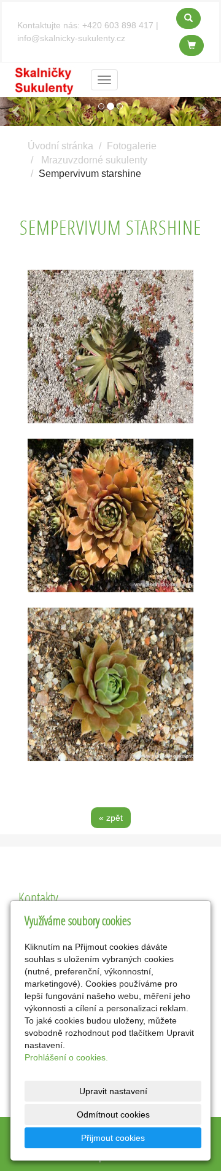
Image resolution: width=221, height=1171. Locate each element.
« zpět (111, 818)
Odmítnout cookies (113, 1114)
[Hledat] (188, 18)
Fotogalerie (132, 146)
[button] (16, 111)
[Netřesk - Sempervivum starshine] (110, 515)
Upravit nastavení (113, 1091)
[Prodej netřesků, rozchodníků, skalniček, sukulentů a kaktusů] (44, 79)
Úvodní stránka (60, 146)
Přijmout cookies (113, 1138)
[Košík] (191, 45)
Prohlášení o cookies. (66, 1057)
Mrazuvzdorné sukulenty (94, 160)
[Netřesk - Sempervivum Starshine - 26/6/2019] (110, 346)
